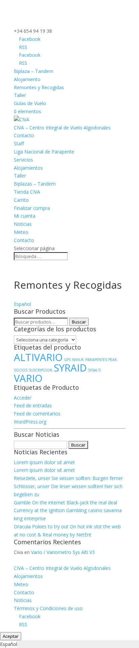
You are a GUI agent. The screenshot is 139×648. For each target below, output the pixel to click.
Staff (19, 143)
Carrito (21, 200)
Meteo (21, 232)
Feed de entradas (33, 405)
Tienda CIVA (27, 192)
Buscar (79, 322)
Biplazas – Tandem (35, 184)
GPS (67, 359)
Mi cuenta (24, 216)
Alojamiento (27, 79)
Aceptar (11, 636)
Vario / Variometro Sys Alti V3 (63, 552)
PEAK (112, 359)
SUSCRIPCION (40, 370)
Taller (20, 95)
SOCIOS (20, 370)
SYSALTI (94, 370)
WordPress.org (30, 421)
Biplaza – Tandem (33, 71)
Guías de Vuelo (30, 103)
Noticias (23, 224)
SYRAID (70, 368)
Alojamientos (28, 168)
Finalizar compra (32, 208)
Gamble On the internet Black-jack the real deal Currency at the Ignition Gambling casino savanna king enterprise (68, 510)
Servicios (23, 160)
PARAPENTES (96, 359)
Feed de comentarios (37, 413)
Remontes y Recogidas (39, 87)
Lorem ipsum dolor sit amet (44, 462)
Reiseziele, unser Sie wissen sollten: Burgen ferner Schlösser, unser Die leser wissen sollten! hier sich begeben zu (68, 486)
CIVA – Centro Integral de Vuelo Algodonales (62, 127)
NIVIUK (78, 359)
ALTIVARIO (38, 357)
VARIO (28, 378)
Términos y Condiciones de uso (48, 608)
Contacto (24, 135)
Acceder (22, 397)
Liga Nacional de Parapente (44, 151)
